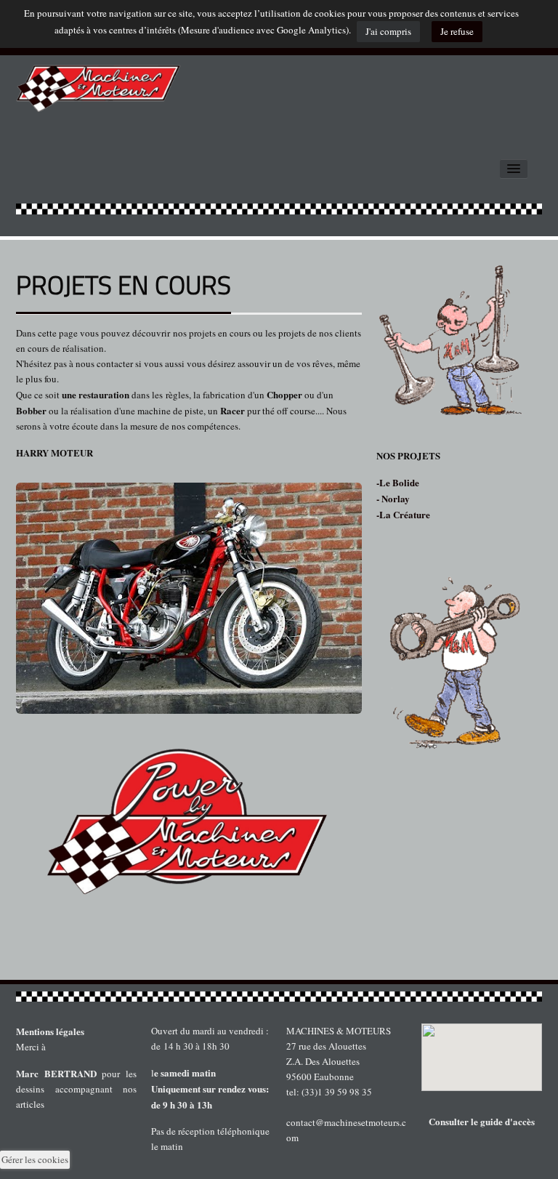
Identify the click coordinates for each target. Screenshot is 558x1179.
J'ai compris (388, 31)
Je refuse (457, 31)
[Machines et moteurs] (279, 996)
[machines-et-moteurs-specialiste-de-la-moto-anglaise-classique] (99, 83)
